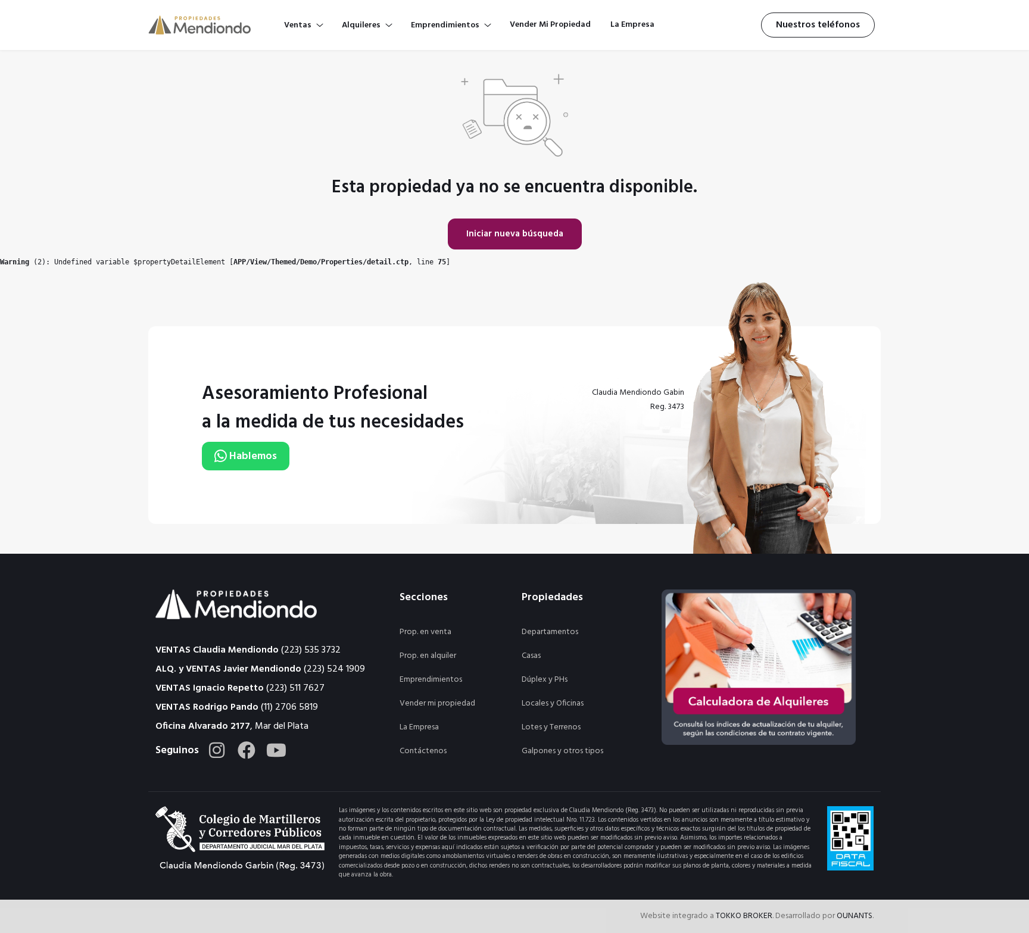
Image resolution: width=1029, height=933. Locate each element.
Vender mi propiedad (437, 703)
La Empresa (419, 727)
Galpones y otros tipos (562, 751)
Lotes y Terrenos (551, 727)
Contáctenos (423, 751)
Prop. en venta (425, 632)
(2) (23, 262)
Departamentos (550, 632)
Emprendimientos (431, 680)
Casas (531, 656)
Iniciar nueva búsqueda (514, 234)
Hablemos (252, 456)
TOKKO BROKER (744, 916)
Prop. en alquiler (428, 656)
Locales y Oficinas (553, 703)
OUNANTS (854, 916)
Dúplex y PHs (544, 680)
